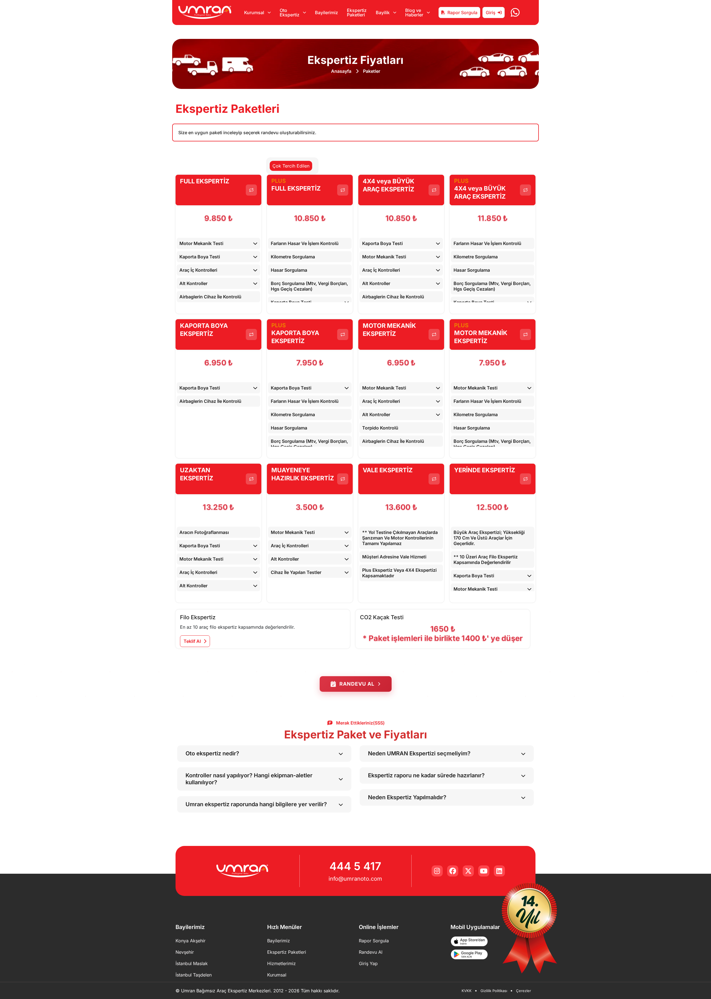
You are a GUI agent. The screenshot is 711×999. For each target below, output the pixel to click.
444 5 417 (355, 866)
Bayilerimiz (326, 12)
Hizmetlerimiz (281, 963)
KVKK (467, 990)
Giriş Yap (368, 963)
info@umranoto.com (355, 878)
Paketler (371, 71)
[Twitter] (468, 870)
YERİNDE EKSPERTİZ (484, 470)
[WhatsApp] (515, 13)
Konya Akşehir (191, 940)
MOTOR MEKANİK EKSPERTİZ (389, 329)
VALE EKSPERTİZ (388, 470)
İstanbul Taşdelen (194, 975)
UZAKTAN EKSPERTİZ (196, 474)
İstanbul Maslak (192, 963)
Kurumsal (276, 975)
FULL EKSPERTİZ (204, 181)
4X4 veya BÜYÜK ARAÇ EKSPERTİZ (388, 185)
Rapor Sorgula (462, 12)
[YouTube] (483, 870)
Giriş (490, 12)
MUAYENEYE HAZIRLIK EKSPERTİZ (302, 474)
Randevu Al (356, 684)
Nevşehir (185, 952)
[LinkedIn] (499, 870)
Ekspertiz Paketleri (357, 13)
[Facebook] (452, 870)
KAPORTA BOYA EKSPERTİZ (204, 329)
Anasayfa (341, 71)
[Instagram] (437, 870)
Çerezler (523, 990)
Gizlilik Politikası (493, 990)
